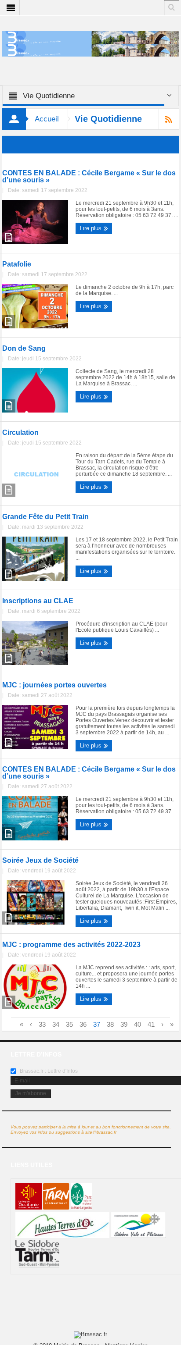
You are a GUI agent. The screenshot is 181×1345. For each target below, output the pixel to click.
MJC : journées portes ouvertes (54, 685)
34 (55, 1024)
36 (83, 1024)
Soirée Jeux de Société (40, 860)
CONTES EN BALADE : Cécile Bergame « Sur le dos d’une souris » (89, 177)
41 (151, 1024)
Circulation (20, 432)
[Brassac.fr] (90, 49)
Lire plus (91, 228)
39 (123, 1024)
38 (110, 1024)
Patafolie (16, 264)
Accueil (47, 119)
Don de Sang (24, 348)
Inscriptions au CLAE (37, 601)
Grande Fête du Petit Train (45, 516)
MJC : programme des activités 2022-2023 (71, 944)
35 (69, 1024)
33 (42, 1024)
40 (137, 1024)
